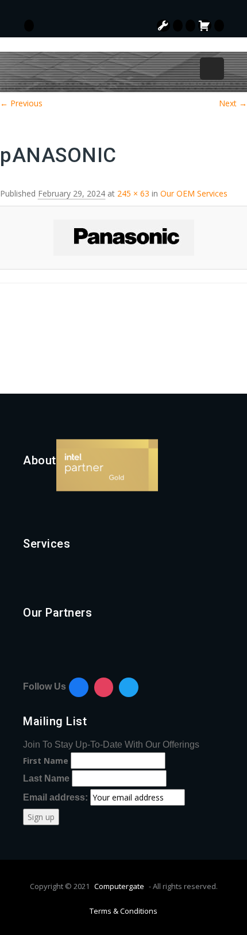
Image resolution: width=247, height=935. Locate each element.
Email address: (56, 797)
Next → (233, 103)
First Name (45, 760)
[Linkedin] (128, 687)
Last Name (46, 778)
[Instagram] (104, 687)
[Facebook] (78, 687)
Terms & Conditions (123, 911)
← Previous (21, 103)
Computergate (119, 886)
